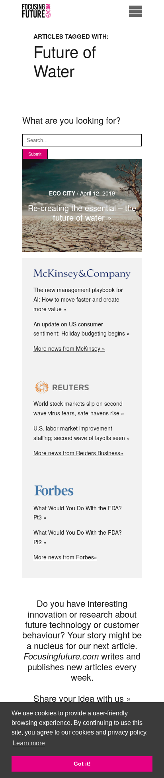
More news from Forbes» (65, 557)
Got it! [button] (82, 763)
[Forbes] (82, 491)
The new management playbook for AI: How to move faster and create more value (78, 299)
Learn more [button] (29, 743)
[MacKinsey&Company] (82, 274)
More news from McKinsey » (69, 348)
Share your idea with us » (82, 698)
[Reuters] (82, 387)
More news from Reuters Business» (78, 453)
